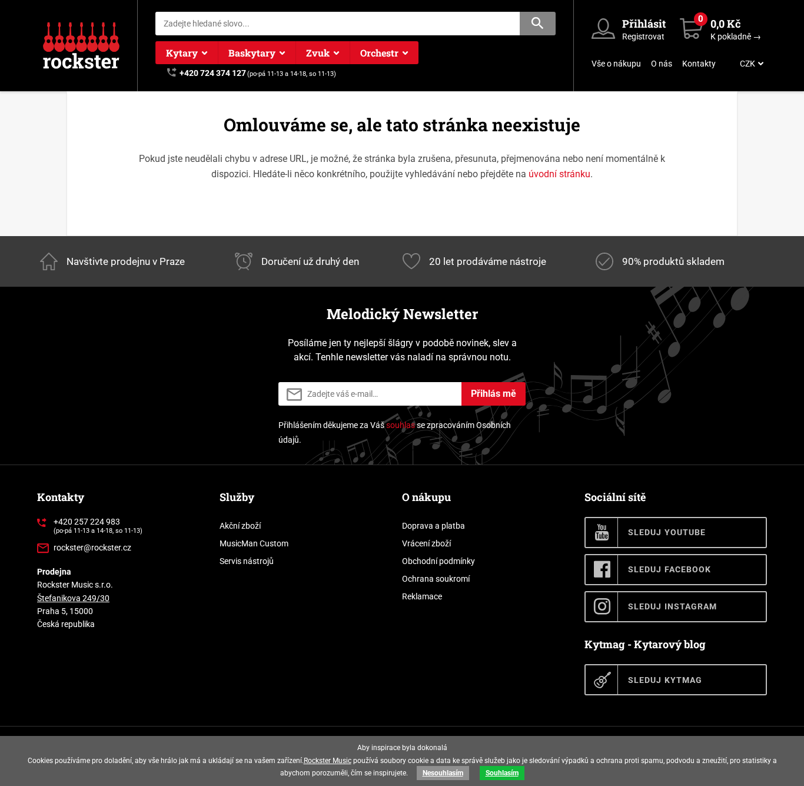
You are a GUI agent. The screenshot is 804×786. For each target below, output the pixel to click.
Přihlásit (644, 23)
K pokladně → (735, 36)
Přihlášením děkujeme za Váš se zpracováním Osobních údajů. (394, 432)
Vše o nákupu (616, 63)
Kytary (182, 53)
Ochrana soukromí (436, 578)
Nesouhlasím (443, 773)
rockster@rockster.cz (92, 547)
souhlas (400, 425)
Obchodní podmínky (438, 561)
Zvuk (318, 53)
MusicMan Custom (254, 543)
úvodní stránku (559, 174)
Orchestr (379, 53)
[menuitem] (750, 64)
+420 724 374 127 (213, 73)
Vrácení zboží (426, 543)
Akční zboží (240, 525)
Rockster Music (327, 761)
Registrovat (643, 36)
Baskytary (251, 53)
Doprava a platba (433, 525)
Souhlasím (502, 773)
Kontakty (699, 63)
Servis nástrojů (247, 561)
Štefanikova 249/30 (73, 598)
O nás (661, 63)
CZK (747, 63)
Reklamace (422, 596)
